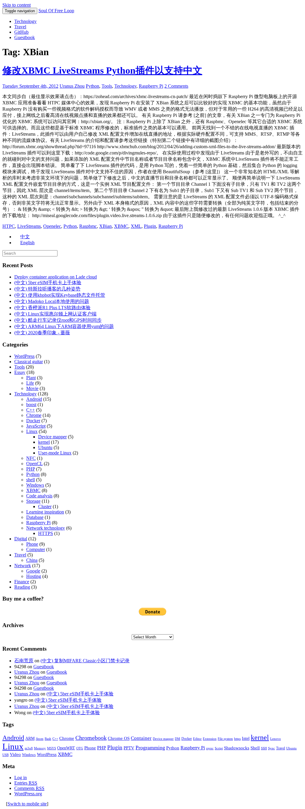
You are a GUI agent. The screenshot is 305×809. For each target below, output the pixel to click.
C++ (30, 409)
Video (15, 754)
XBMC (121, 226)
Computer (35, 549)
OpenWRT (66, 748)
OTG (79, 748)
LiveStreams (29, 226)
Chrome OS (119, 738)
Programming (150, 748)
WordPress (24, 356)
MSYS (51, 748)
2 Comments (176, 86)
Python (92, 86)
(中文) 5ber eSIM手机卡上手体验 (47, 282)
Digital (20, 538)
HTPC (8, 226)
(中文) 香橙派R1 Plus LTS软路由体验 (52, 307)
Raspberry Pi (151, 86)
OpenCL (34, 463)
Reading (22, 587)
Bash (48, 738)
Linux (32, 431)
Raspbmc (88, 226)
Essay (19, 372)
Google (33, 570)
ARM (30, 738)
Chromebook (91, 737)
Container (141, 738)
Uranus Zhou (72, 86)
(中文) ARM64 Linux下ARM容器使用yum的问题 (64, 326)
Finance (21, 581)
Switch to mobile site (27, 803)
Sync (271, 748)
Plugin (150, 226)
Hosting (33, 576)
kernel (44, 442)
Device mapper (52, 436)
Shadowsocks (236, 747)
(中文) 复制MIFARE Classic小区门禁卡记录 (85, 660)
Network (22, 565)
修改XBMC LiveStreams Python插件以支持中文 (102, 70)
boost (31, 404)
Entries (25, 782)
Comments (29, 788)
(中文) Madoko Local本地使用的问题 (51, 301)
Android (34, 399)
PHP (30, 468)
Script (219, 748)
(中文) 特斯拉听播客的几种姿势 (47, 288)
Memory (40, 748)
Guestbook (24, 37)
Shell (255, 747)
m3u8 (29, 748)
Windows (35, 485)
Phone (32, 544)
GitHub (21, 32)
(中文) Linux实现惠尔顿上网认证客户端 (55, 313)
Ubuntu (45, 447)
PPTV (129, 747)
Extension (210, 738)
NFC (31, 458)
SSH (264, 748)
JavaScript (36, 426)
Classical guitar (28, 361)
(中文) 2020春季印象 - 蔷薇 (42, 332)
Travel (20, 26)
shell (30, 479)
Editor (197, 738)
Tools (107, 86)
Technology (25, 21)
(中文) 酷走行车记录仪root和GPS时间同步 (58, 320)
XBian (105, 226)
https (237, 738)
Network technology (45, 527)
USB (5, 755)
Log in (20, 777)
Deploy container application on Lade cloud (55, 276)
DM (177, 738)
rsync (210, 748)
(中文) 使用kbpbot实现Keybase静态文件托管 (59, 295)
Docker (33, 420)
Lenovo (275, 738)
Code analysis (39, 495)
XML (136, 226)
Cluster (45, 506)
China (32, 560)
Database (34, 517)
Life (30, 383)
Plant (31, 377)
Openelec (52, 226)
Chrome (33, 415)
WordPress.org (28, 793)
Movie (32, 388)
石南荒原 (23, 660)
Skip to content (16, 4)
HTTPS (45, 533)
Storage (33, 501)
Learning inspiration (45, 511)
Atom (39, 738)
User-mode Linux (54, 452)
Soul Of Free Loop (56, 10)
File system (225, 738)
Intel (246, 738)
